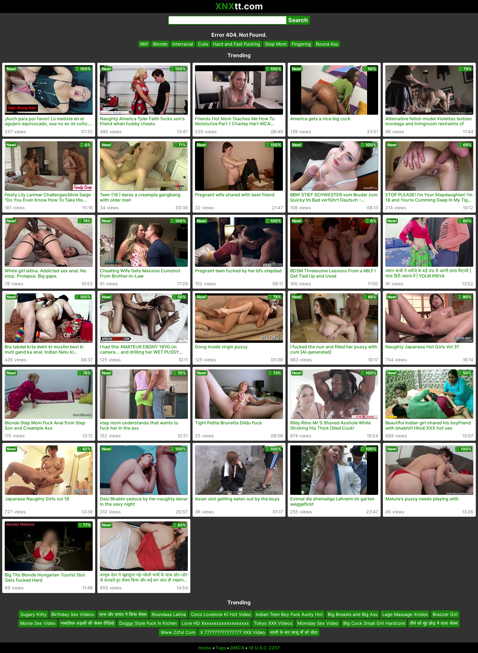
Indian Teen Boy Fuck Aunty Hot (289, 614)
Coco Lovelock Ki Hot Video (221, 614)
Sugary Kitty (33, 614)
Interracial (182, 44)
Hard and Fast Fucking (236, 44)
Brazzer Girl (445, 614)
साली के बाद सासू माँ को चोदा (294, 632)
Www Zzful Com (178, 632)
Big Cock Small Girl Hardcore (374, 623)
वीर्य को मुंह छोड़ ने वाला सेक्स (434, 623)
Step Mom (276, 44)
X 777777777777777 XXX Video (232, 632)
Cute (203, 44)
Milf (144, 44)
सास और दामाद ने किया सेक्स (123, 614)
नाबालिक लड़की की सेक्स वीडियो (87, 623)
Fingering (301, 44)
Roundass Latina (169, 614)
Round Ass (327, 44)
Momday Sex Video (317, 623)
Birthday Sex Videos (72, 614)
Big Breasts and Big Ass (352, 614)
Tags (220, 647)
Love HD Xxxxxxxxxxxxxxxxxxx (215, 623)
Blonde (160, 44)
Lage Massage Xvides (405, 614)
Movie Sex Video (38, 623)
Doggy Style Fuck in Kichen (148, 623)
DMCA (237, 647)
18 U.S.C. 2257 (264, 647)
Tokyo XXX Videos (273, 623)
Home (204, 647)
